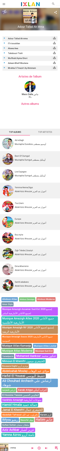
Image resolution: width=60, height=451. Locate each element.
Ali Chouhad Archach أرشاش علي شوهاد (26, 383)
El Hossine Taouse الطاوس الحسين (20, 395)
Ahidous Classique (27, 299)
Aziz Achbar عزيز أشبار (18, 430)
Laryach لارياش (8, 390)
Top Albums (15, 132)
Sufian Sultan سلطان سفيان (15, 425)
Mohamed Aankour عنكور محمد (36, 356)
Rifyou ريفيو (10, 419)
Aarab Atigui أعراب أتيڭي (32, 390)
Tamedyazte (7, 356)
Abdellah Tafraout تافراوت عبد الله (20, 414)
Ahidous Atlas (9, 299)
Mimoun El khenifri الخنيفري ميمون (23, 361)
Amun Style (7, 304)
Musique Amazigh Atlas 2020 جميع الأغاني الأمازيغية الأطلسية (28, 320)
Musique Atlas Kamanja (16, 345)
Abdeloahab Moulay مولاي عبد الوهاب (25, 371)
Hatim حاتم (44, 420)
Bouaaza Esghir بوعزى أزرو (15, 366)
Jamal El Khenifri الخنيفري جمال (22, 409)
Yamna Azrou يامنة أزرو (18, 435)
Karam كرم (45, 414)
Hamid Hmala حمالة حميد (19, 405)
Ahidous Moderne (46, 299)
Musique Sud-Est (44, 351)
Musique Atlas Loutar (45, 345)
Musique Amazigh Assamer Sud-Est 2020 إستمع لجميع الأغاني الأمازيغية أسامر (27, 311)
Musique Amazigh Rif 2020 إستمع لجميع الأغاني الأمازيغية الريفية (28, 329)
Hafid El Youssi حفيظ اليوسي (23, 376)
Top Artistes (45, 132)
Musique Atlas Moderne (17, 350)
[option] (30, 89)
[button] (4, 4)
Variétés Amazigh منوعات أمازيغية (21, 399)
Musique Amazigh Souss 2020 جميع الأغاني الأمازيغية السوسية (27, 338)
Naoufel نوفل (27, 420)
